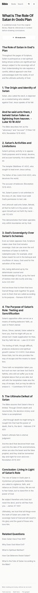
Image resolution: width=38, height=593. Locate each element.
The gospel (25, 592)
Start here (16, 592)
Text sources (6, 592)
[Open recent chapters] (29, 4)
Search (20, 4)
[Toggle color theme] (34, 4)
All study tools (20, 37)
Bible (5, 4)
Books (13, 4)
